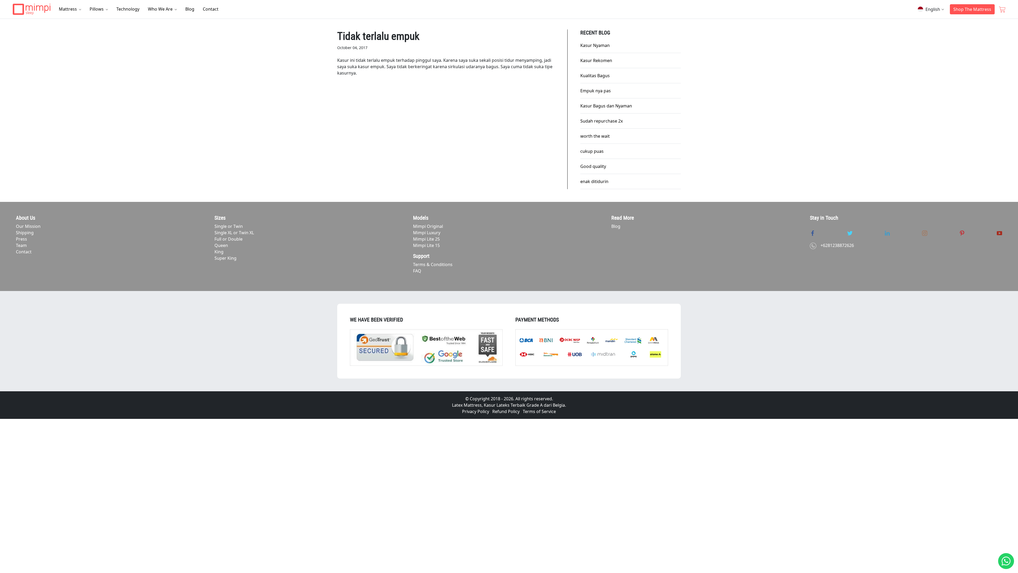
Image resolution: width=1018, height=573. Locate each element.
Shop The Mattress (972, 9)
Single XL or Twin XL (234, 233)
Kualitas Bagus (595, 76)
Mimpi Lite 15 (426, 245)
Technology (127, 9)
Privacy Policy (475, 411)
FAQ (417, 271)
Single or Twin (228, 226)
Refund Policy (506, 411)
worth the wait (595, 136)
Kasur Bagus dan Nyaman (606, 106)
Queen (221, 245)
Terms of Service (539, 411)
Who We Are (161, 9)
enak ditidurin (594, 181)
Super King (225, 258)
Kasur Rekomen (596, 60)
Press (21, 239)
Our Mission (28, 226)
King (218, 252)
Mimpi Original (428, 226)
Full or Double (228, 239)
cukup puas (592, 151)
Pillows (97, 9)
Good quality (593, 166)
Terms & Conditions (433, 264)
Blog (189, 9)
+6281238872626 (837, 245)
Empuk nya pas (595, 91)
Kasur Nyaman (595, 45)
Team (21, 245)
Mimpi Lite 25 (426, 239)
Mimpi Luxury (426, 233)
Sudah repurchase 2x (601, 121)
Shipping (25, 233)
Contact (210, 9)
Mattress (68, 9)
